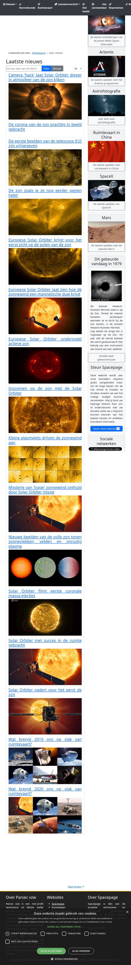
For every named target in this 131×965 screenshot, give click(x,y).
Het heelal (85, 9)
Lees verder (106, 921)
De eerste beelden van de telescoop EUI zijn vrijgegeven (45, 143)
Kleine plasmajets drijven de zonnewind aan (45, 440)
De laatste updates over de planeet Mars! (106, 247)
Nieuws (10, 4)
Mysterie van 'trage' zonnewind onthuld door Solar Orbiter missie (45, 490)
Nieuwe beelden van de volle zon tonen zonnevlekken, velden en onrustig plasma (45, 541)
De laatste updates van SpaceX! (106, 205)
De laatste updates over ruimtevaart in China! (106, 166)
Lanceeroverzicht (67, 4)
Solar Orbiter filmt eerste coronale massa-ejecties (45, 593)
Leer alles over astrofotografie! (106, 120)
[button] (65, 926)
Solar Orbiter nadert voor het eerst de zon (45, 692)
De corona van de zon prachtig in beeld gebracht (45, 127)
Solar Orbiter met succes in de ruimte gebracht (45, 643)
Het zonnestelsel (99, 6)
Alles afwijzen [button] (81, 951)
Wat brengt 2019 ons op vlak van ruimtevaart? (45, 742)
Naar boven (75, 886)
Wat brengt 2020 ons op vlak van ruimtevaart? (45, 791)
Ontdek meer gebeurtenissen (106, 357)
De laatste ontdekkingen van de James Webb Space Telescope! (106, 41)
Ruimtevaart (45, 7)
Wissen (57, 68)
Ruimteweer (59, 907)
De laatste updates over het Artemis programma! (106, 81)
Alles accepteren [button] (51, 951)
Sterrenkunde (27, 7)
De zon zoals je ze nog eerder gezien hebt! (45, 193)
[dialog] (65, 936)
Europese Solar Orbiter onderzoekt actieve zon (45, 341)
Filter (46, 68)
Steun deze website (104, 428)
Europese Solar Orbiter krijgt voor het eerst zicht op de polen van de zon (45, 242)
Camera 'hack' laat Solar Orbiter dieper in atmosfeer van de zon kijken (45, 77)
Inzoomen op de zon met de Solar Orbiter (45, 391)
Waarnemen (116, 7)
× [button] (127, 912)
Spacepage (58, 903)
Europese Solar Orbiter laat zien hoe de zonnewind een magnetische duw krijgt (45, 292)
